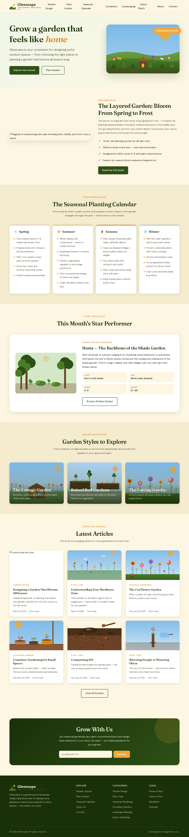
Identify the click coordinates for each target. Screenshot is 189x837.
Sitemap (153, 807)
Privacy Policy (156, 791)
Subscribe (121, 754)
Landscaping (128, 6)
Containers (111, 6)
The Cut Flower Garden (145, 589)
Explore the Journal (24, 70)
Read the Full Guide (113, 170)
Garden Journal (83, 791)
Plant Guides (68, 6)
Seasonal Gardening (123, 801)
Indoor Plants (142, 6)
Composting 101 (82, 659)
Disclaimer (154, 801)
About (160, 6)
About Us (81, 807)
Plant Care (118, 796)
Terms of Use (155, 796)
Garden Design (51, 6)
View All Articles (94, 693)
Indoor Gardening (121, 817)
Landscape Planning (122, 812)
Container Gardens (122, 807)
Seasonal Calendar (87, 6)
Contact (173, 6)
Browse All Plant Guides (100, 401)
